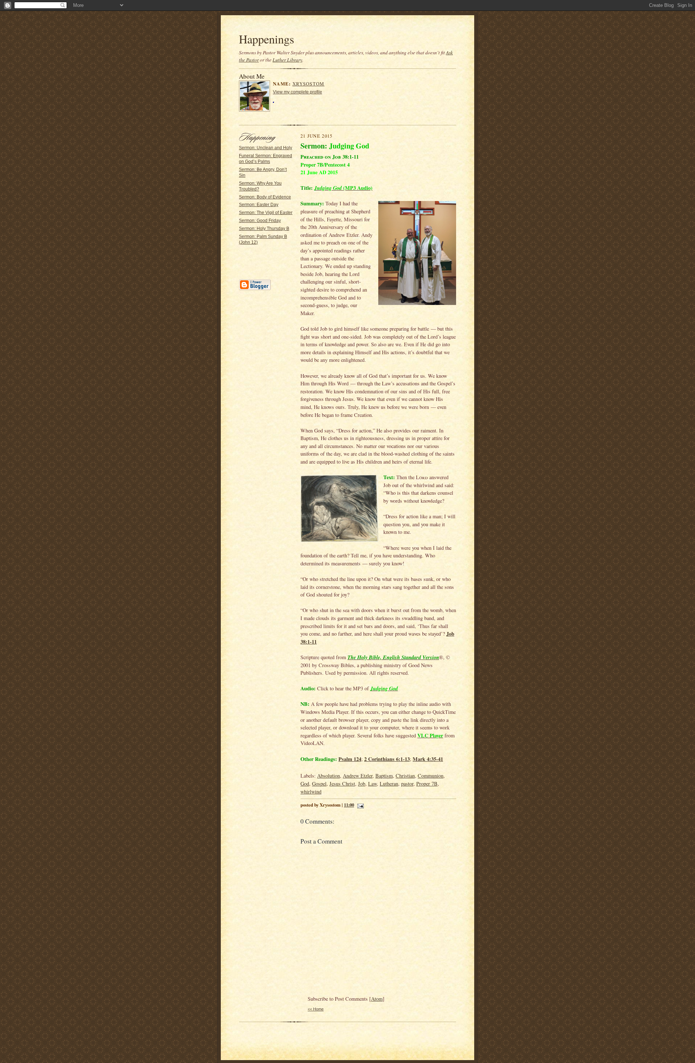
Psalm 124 (349, 759)
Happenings (266, 39)
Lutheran (389, 783)
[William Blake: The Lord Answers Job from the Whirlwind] (339, 509)
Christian (405, 775)
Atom (377, 998)
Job (361, 783)
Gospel (319, 783)
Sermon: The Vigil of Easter (265, 212)
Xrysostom (308, 83)
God (304, 783)
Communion (430, 775)
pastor (407, 783)
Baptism (384, 775)
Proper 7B (427, 783)
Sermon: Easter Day (258, 204)
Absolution (328, 775)
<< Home (316, 1009)
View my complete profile (297, 92)
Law (372, 783)
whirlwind (310, 791)
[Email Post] (359, 805)
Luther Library (287, 60)
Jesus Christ (342, 783)
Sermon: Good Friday (260, 220)
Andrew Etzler (357, 775)
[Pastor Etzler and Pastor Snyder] (417, 254)
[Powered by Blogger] (255, 289)
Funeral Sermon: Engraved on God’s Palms (265, 158)
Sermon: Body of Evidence (265, 197)
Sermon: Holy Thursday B (264, 228)
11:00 (349, 805)
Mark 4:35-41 (428, 759)
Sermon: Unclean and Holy (265, 147)
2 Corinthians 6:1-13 (387, 759)
